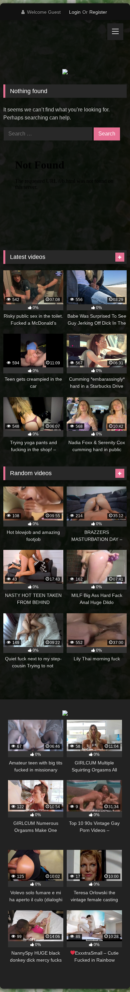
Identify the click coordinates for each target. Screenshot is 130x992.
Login (75, 12)
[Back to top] (109, 972)
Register (98, 12)
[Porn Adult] (53, 44)
